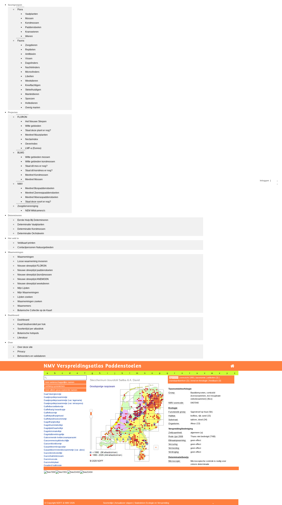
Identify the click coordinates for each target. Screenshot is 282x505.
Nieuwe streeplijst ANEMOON (33, 279)
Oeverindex (31, 143)
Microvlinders (32, 72)
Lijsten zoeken (25, 297)
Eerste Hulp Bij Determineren (32, 220)
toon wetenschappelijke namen (59, 382)
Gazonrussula (50, 459)
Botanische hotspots (28, 333)
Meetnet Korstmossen (36, 175)
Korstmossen (32, 23)
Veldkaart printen (26, 243)
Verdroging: (173, 452)
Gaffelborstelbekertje (53, 406)
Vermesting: (173, 448)
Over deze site (25, 347)
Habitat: (172, 416)
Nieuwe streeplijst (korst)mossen (34, 274)
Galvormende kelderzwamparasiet (60, 437)
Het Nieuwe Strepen (36, 121)
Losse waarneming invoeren (32, 261)
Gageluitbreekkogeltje (54, 434)
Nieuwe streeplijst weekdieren (33, 283)
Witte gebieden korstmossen (40, 161)
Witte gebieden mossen (37, 157)
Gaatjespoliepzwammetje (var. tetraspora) (63, 403)
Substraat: (173, 419)
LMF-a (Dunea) (33, 148)
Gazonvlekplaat (51, 462)
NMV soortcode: (176, 403)
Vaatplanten (31, 14)
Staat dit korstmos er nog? (39, 170)
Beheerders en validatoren (31, 356)
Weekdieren (31, 80)
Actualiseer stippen (124, 503)
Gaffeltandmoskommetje (55, 419)
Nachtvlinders (32, 67)
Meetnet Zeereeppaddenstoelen (42, 192)
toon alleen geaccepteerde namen (61, 390)
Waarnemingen (25, 257)
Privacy (21, 351)
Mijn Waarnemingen (28, 292)
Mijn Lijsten (23, 288)
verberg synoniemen (55, 386)
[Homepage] (232, 366)
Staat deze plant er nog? (38, 130)
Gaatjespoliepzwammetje (55, 397)
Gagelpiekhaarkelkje (53, 428)
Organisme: (173, 423)
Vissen (28, 58)
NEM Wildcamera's (35, 210)
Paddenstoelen (33, 27)
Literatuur (22, 337)
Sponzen (30, 98)
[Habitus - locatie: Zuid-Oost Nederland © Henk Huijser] (49, 472)
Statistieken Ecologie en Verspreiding (152, 503)
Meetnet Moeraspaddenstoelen (41, 197)
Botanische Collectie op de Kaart (34, 310)
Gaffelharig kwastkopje (54, 409)
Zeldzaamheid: (175, 432)
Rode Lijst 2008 (175, 436)
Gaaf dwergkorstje (52, 394)
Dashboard (23, 319)
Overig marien (32, 107)
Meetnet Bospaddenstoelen (39, 188)
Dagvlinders (31, 63)
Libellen (29, 76)
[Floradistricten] (126, 418)
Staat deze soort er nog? (38, 201)
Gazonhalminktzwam (54, 456)
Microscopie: (174, 461)
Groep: (171, 392)
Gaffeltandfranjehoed (53, 416)
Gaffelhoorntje (50, 412)
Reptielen (30, 49)
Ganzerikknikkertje (53, 443)
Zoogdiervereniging (27, 206)
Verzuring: (173, 444)
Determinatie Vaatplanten (30, 224)
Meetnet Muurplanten (36, 134)
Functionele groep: (177, 412)
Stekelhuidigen (33, 89)
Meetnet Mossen (34, 179)
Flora (20, 9)
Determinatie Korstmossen (31, 229)
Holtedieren (31, 103)
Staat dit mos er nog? (36, 166)
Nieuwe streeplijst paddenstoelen (35, 270)
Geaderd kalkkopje (53, 465)
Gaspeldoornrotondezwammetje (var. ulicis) (64, 450)
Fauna (20, 40)
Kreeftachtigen (33, 85)
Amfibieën (30, 54)
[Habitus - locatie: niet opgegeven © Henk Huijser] (73, 472)
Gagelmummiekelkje (53, 425)
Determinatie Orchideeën (30, 233)
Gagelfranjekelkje (52, 422)
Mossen (29, 18)
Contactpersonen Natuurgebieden (35, 247)
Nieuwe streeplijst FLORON (32, 265)
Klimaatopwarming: (177, 440)
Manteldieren (32, 94)
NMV (20, 183)
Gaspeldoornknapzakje (55, 447)
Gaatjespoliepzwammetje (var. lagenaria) (63, 400)
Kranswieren (32, 31)
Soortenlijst (108, 503)
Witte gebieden (33, 126)
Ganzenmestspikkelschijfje (56, 440)
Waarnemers (24, 306)
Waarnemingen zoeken (29, 301)
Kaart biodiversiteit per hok (31, 324)
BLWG (20, 152)
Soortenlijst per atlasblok (30, 328)
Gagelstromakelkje (52, 431)
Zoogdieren (31, 45)
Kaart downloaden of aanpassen (156, 447)
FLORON (22, 117)
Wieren (29, 36)
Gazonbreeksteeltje (53, 453)
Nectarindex (31, 139)
